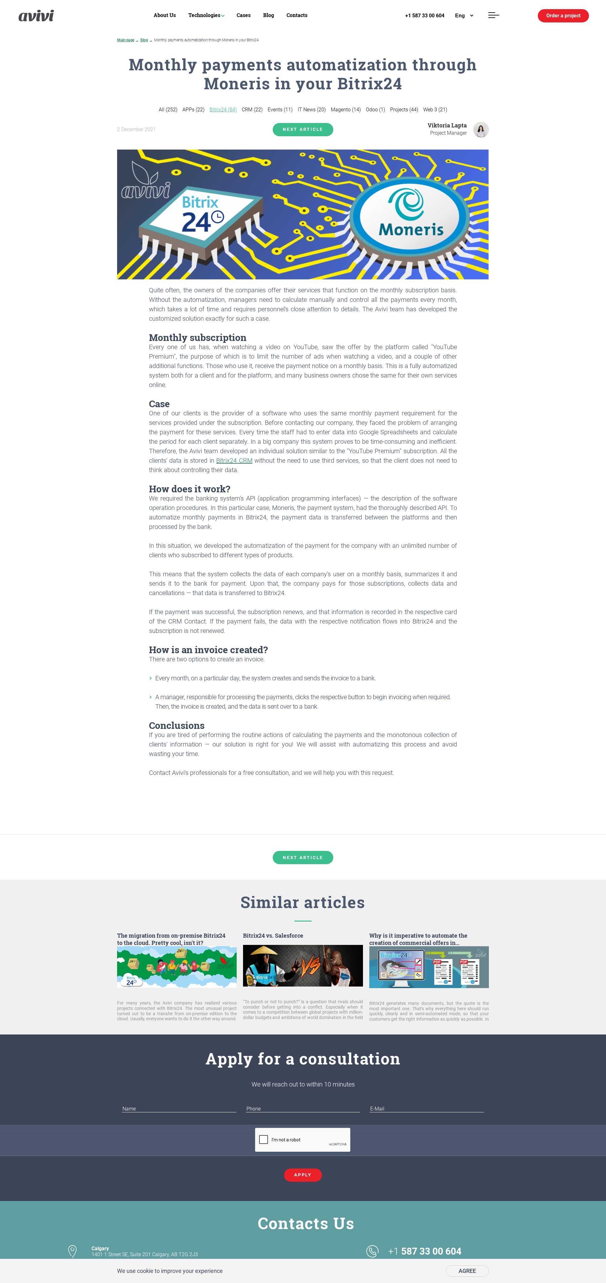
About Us (165, 15)
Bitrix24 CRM (234, 460)
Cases (244, 15)
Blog (268, 15)
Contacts (297, 15)
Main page (125, 40)
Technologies (204, 15)
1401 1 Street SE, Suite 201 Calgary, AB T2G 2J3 (145, 1251)
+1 (424, 1251)
